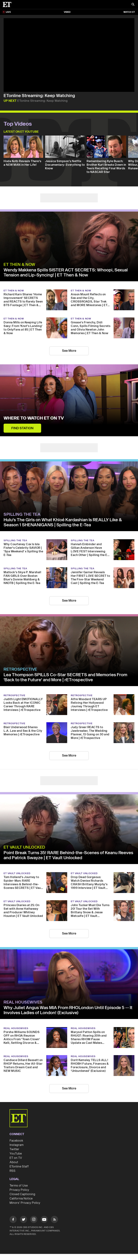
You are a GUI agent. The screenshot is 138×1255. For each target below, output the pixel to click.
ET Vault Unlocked (24, 847)
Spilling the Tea (22, 514)
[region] (69, 55)
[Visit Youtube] (44, 1219)
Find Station (22, 428)
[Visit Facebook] (13, 1220)
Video (67, 12)
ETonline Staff (19, 1166)
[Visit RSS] (54, 1220)
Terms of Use (19, 1185)
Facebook (16, 1141)
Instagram (17, 1145)
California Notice (21, 1198)
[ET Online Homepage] (8, 4)
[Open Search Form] (133, 5)
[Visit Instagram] (33, 1220)
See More (69, 350)
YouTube (16, 1153)
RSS (12, 1171)
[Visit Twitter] (23, 1220)
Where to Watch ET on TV (34, 418)
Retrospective (20, 669)
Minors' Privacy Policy (25, 1203)
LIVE (8, 12)
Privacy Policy (19, 1190)
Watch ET (129, 12)
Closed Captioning (22, 1194)
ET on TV (16, 1158)
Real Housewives (23, 1002)
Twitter (14, 1149)
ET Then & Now (19, 264)
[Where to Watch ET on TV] (69, 400)
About (14, 1162)
